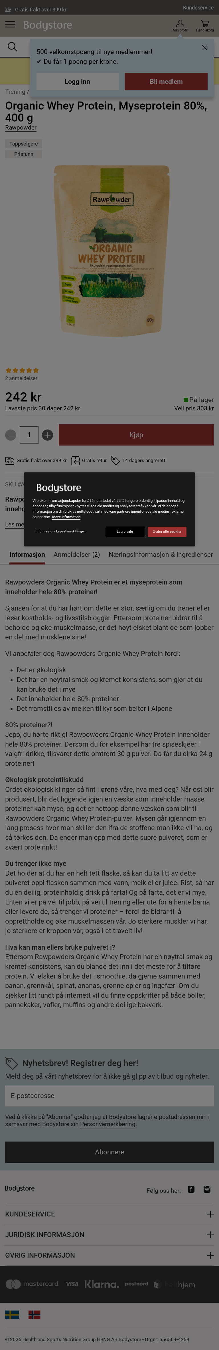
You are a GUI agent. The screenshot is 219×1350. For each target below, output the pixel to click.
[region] (109, 509)
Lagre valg (125, 532)
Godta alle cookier (167, 532)
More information (66, 517)
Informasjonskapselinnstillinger (60, 531)
